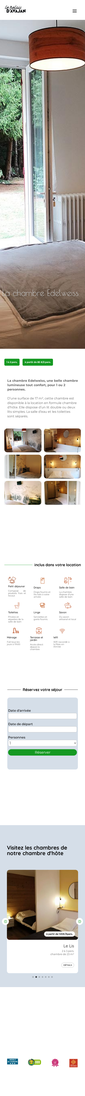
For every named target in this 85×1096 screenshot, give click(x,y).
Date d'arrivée (19, 710)
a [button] (74, 11)
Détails (67, 965)
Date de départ (20, 724)
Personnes (16, 737)
